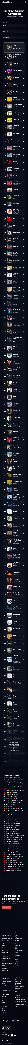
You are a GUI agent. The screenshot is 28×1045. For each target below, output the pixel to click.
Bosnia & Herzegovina (10, 785)
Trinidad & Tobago (9, 862)
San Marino (15, 847)
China (6, 792)
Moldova (13, 831)
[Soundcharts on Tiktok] (9, 1035)
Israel (6, 820)
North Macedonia (16, 837)
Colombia (13, 792)
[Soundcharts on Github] (3, 1035)
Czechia (13, 796)
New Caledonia (8, 835)
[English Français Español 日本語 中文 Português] (5, 1041)
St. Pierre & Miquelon (16, 856)
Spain (6, 856)
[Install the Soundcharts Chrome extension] (14, 1028)
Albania (13, 779)
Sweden (7, 858)
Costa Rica (7, 794)
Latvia (19, 821)
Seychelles (7, 851)
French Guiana (8, 806)
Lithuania (7, 825)
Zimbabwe (18, 870)
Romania (13, 845)
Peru (19, 839)
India (20, 816)
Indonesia (7, 818)
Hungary (7, 816)
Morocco (7, 833)
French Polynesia (9, 808)
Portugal (7, 843)
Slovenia (14, 853)
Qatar (6, 845)
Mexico (6, 831)
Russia (20, 845)
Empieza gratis (6, 907)
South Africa (8, 854)
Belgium (21, 783)
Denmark (16, 798)
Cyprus (6, 796)
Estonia (6, 802)
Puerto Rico (15, 843)
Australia (7, 783)
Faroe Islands (15, 802)
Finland (6, 804)
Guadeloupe (8, 812)
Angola (6, 781)
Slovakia (7, 853)
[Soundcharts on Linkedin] (6, 1035)
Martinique (7, 829)
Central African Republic (11, 790)
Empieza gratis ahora (14, 750)
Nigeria (6, 837)
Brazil (14, 787)
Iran (14, 818)
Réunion (7, 847)
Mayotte (15, 829)
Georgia (19, 808)
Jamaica (18, 820)
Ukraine (7, 864)
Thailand (13, 860)
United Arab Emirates (17, 864)
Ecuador (20, 800)
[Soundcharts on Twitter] (12, 1035)
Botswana (7, 787)
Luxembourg (15, 825)
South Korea (17, 854)
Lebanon (7, 823)
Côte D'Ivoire (8, 798)
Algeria (20, 779)
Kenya (12, 821)
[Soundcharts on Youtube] (14, 1035)
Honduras (16, 812)
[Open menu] (25, 2)
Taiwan (6, 860)
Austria (14, 783)
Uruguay (7, 868)
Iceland (14, 816)
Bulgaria (21, 787)
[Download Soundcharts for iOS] (6, 1020)
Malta (13, 827)
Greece (21, 810)
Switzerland (15, 858)
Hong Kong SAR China (11, 814)
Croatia (15, 794)
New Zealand (19, 835)
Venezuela (15, 868)
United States (19, 866)
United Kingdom (9, 866)
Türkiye (19, 862)
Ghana (14, 810)
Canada (7, 788)
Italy (12, 820)
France (13, 804)
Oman (13, 839)
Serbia (16, 849)
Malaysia (7, 827)
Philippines (7, 841)
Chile (21, 790)
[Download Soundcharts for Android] (16, 1020)
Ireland (20, 818)
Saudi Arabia (8, 849)
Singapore (16, 851)
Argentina (14, 781)
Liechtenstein (15, 823)
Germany (7, 810)
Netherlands (16, 833)
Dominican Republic (10, 800)
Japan (6, 821)
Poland (15, 841)
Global (6, 779)
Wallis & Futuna (9, 870)
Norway (7, 839)
